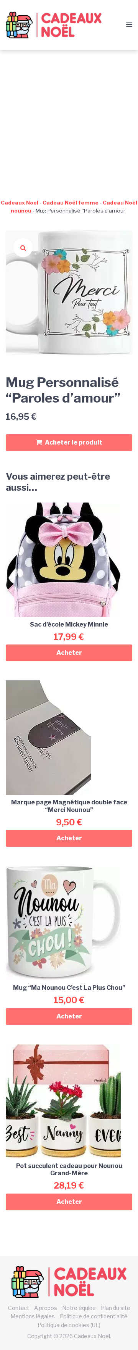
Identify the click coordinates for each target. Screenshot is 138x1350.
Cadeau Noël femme (71, 203)
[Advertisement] (69, 122)
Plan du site (115, 1308)
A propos (45, 1308)
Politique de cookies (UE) (69, 1325)
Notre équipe (79, 1308)
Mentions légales (32, 1316)
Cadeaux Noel (19, 203)
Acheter (69, 652)
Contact (18, 1308)
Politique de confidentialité (94, 1316)
